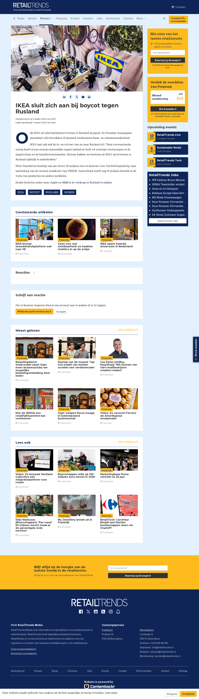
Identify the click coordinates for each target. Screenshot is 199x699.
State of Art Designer (165, 188)
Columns (72, 670)
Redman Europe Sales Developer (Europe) (169, 193)
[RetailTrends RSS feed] (103, 612)
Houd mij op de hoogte (167, 60)
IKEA (20, 192)
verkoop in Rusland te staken (93, 182)
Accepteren (188, 693)
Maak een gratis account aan (34, 311)
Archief (165, 670)
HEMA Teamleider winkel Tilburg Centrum (169, 184)
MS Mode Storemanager (167, 197)
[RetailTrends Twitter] (88, 612)
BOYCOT (35, 192)
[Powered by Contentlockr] (99, 686)
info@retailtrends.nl (163, 647)
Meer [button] (140, 18)
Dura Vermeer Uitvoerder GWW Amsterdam (169, 201)
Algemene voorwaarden (24, 653)
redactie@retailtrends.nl (163, 651)
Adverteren (113, 18)
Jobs (99, 18)
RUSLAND (52, 192)
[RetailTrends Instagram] (110, 612)
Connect (88, 18)
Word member (167, 109)
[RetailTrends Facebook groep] (81, 612)
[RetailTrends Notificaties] (118, 612)
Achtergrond (17, 670)
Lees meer (111, 692)
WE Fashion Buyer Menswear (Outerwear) (169, 180)
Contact (128, 18)
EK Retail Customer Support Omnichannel (169, 214)
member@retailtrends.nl (167, 656)
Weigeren (172, 693)
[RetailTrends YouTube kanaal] (96, 612)
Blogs (55, 670)
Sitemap (183, 670)
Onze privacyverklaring (23, 648)
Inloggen (61, 311)
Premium (61, 18)
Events (75, 18)
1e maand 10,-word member (178, 20)
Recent (32, 18)
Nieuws (38, 670)
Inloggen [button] (180, 6)
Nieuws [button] (45, 18)
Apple (54, 182)
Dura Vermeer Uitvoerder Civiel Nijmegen (169, 206)
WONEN (69, 192)
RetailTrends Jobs (168, 220)
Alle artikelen (127, 329)
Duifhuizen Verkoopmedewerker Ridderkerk (169, 210)
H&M (65, 182)
